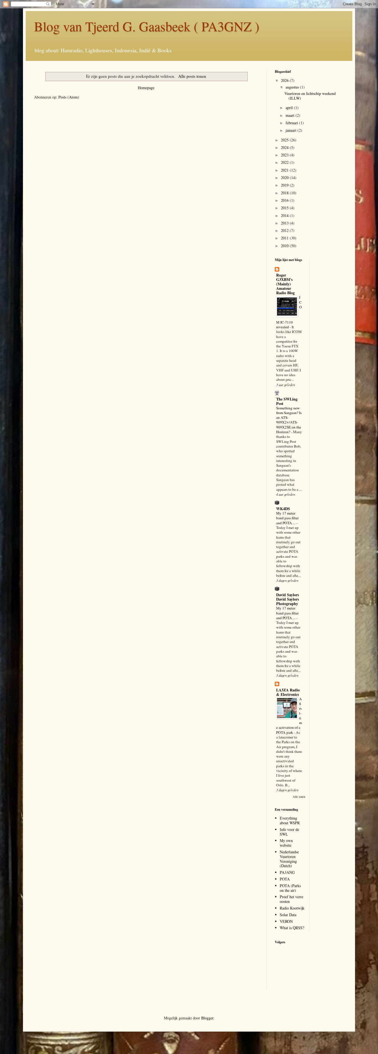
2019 (285, 185)
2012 (285, 230)
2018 (285, 192)
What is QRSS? (292, 927)
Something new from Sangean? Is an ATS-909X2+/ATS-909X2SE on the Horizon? (289, 419)
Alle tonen (299, 797)
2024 (285, 147)
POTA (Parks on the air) (290, 888)
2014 (285, 215)
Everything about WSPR (290, 820)
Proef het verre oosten (291, 899)
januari (291, 130)
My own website (286, 843)
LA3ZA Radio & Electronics (288, 692)
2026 (285, 80)
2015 (285, 207)
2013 (285, 223)
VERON (286, 921)
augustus (293, 87)
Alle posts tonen (192, 76)
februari (292, 122)
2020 (285, 177)
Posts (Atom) (68, 97)
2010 (285, 245)
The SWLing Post (286, 401)
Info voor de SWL (289, 832)
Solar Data (288, 914)
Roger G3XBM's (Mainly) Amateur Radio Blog (285, 284)
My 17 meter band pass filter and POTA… (287, 518)
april (290, 107)
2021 (285, 170)
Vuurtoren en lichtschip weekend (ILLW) (310, 96)
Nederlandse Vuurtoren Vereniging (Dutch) (289, 858)
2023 (285, 154)
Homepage (146, 87)
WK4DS (283, 509)
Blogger (207, 1018)
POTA (285, 879)
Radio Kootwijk (292, 908)
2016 (285, 200)
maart (291, 115)
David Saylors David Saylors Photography (287, 599)
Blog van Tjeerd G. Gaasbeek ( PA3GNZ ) (146, 26)
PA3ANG (287, 872)
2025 (285, 140)
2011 (285, 238)
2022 (285, 162)
